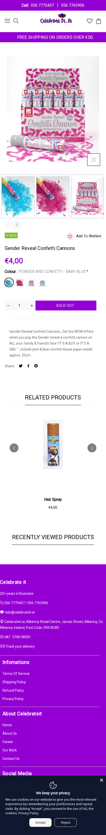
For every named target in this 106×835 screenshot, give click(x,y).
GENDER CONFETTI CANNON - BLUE (42, 282)
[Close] (101, 780)
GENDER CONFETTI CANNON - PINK (31, 282)
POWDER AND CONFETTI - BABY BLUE (9, 282)
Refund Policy (13, 690)
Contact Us (10, 759)
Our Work (9, 750)
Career (7, 742)
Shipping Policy (14, 682)
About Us (9, 733)
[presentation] (8, 225)
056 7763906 (71, 5)
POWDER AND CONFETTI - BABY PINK (20, 282)
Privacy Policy (13, 699)
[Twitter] (20, 366)
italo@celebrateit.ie (20, 612)
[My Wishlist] (89, 22)
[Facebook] (28, 366)
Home (7, 725)
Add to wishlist (88, 236)
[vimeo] (36, 366)
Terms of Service (16, 674)
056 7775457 (43, 5)
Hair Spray (53, 499)
